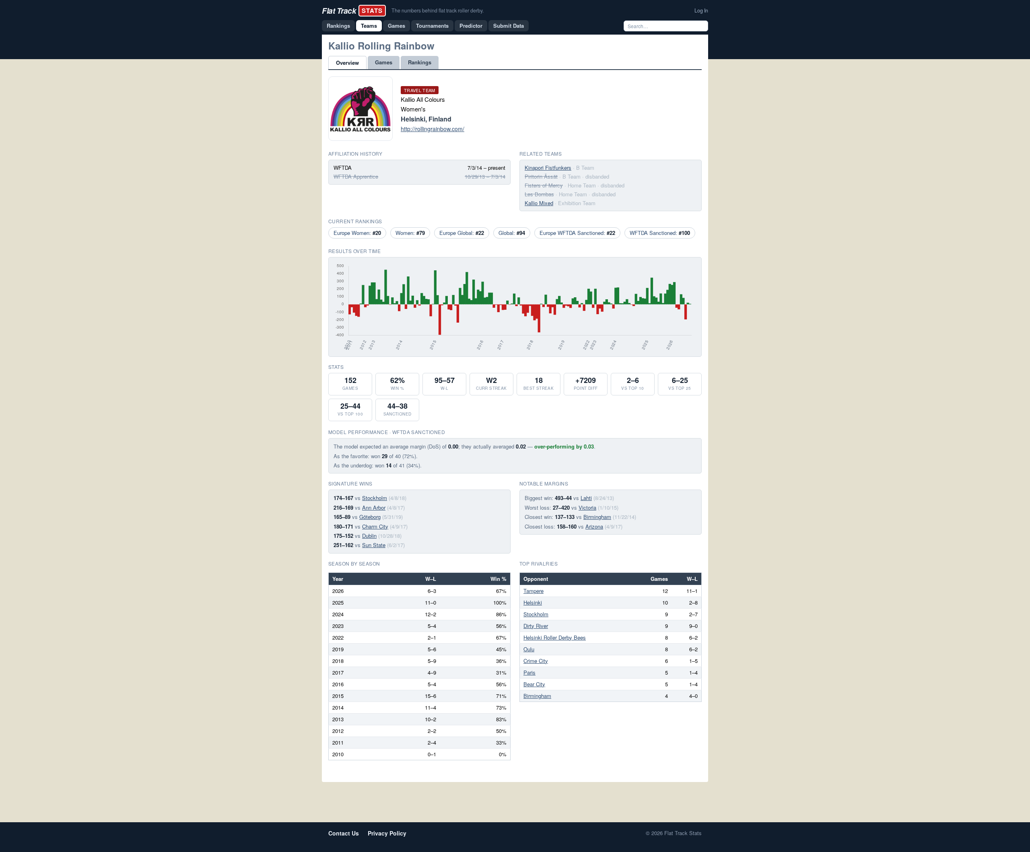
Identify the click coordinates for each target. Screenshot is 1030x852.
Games (396, 25)
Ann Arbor (373, 507)
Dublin (369, 535)
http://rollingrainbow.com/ (432, 129)
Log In (701, 10)
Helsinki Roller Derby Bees (554, 637)
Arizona (594, 526)
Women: (410, 233)
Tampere (533, 591)
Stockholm (374, 498)
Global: (512, 233)
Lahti (586, 498)
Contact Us (343, 833)
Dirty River (535, 626)
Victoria (587, 507)
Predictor (470, 25)
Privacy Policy (387, 833)
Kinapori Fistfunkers (548, 167)
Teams (369, 25)
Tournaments (432, 25)
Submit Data (508, 25)
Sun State (373, 545)
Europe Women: (357, 233)
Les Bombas (539, 194)
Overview (347, 62)
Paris (529, 672)
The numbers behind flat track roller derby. (437, 10)
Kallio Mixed (539, 203)
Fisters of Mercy (544, 185)
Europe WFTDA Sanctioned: (577, 233)
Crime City (535, 661)
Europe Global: (461, 233)
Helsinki (532, 602)
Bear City (534, 684)
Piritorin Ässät (541, 176)
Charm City (375, 526)
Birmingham (597, 517)
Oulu (528, 649)
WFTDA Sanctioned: (660, 233)
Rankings (338, 25)
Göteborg (370, 517)
